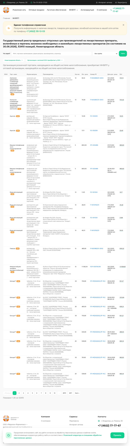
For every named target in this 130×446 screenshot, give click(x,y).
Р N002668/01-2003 (96, 78)
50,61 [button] (121, 230)
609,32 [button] (122, 248)
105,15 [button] (122, 78)
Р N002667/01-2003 (96, 100)
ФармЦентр (122, 2)
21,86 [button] (121, 218)
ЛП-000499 (94, 145)
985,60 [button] (122, 145)
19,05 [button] (121, 116)
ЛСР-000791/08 (95, 267)
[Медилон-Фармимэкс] (6, 10)
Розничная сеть (19, 10)
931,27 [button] (122, 281)
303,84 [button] (122, 297)
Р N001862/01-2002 (96, 248)
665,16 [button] (122, 341)
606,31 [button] (122, 306)
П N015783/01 (94, 205)
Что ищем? (6, 53)
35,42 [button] (121, 205)
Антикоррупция (87, 10)
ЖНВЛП (72, 10)
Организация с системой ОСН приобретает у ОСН (43, 60)
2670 (64, 393)
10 (54, 393)
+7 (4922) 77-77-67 (109, 425)
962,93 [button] (122, 357)
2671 (70, 393)
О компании (102, 10)
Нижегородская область (13, 60)
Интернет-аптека (105, 2)
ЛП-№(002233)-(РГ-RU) (97, 281)
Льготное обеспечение (56, 10)
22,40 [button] (121, 130)
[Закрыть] (123, 25)
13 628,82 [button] (123, 267)
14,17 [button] (121, 192)
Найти (123, 53)
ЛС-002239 (94, 116)
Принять (117, 435)
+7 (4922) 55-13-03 (35, 31)
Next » (77, 393)
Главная (6, 18)
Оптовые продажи (36, 10)
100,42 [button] (122, 100)
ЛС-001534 (93, 192)
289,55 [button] (122, 332)
